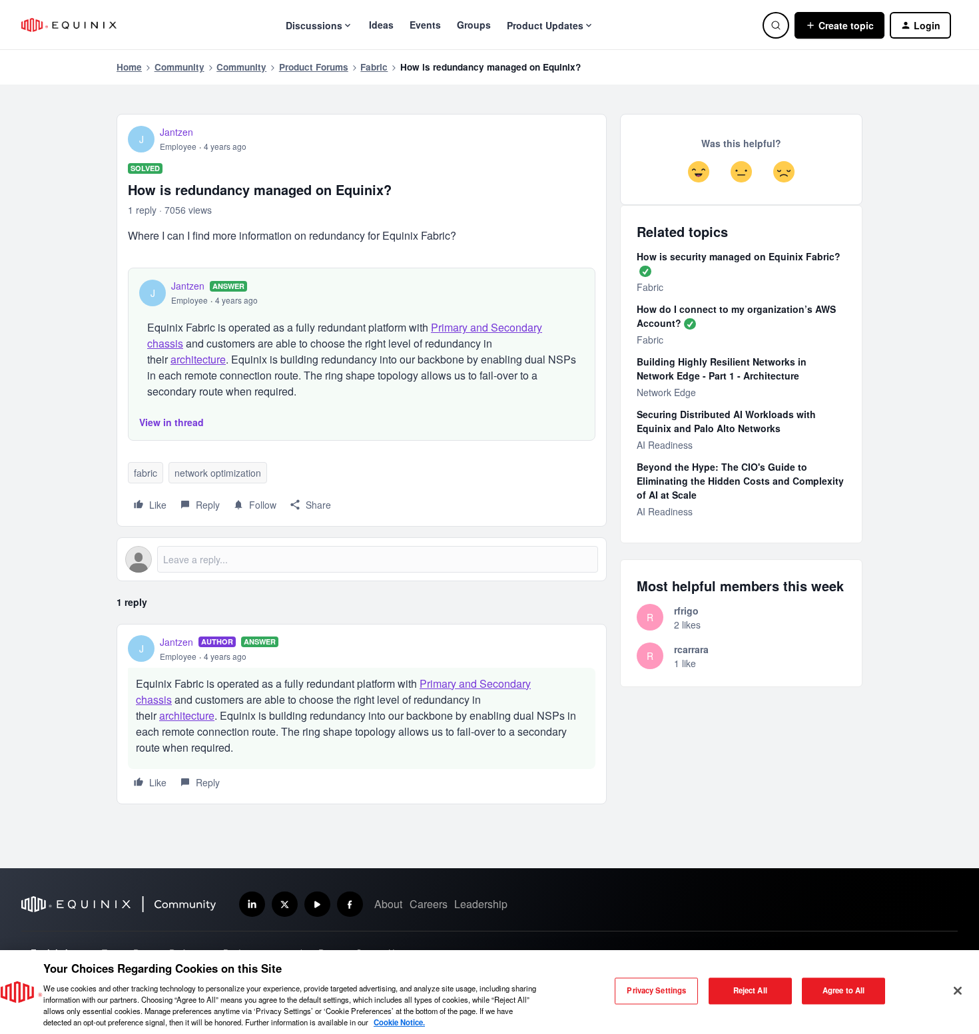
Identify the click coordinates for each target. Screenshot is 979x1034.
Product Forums (313, 67)
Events (425, 24)
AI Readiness (665, 444)
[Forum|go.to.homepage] (69, 25)
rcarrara (691, 649)
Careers (429, 903)
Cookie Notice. (399, 1022)
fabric (145, 472)
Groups (474, 24)
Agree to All (843, 990)
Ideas (381, 24)
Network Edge (666, 392)
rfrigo (686, 610)
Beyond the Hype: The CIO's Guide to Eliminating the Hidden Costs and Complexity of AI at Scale (740, 480)
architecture (198, 359)
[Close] (957, 990)
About (388, 903)
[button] (839, 25)
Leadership (480, 903)
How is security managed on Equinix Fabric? (738, 256)
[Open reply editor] (361, 559)
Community (179, 67)
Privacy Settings (656, 990)
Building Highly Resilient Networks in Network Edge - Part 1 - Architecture (722, 368)
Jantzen (176, 131)
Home (129, 67)
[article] (361, 714)
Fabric (374, 67)
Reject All (750, 990)
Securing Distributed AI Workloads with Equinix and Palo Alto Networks (726, 421)
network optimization (217, 472)
